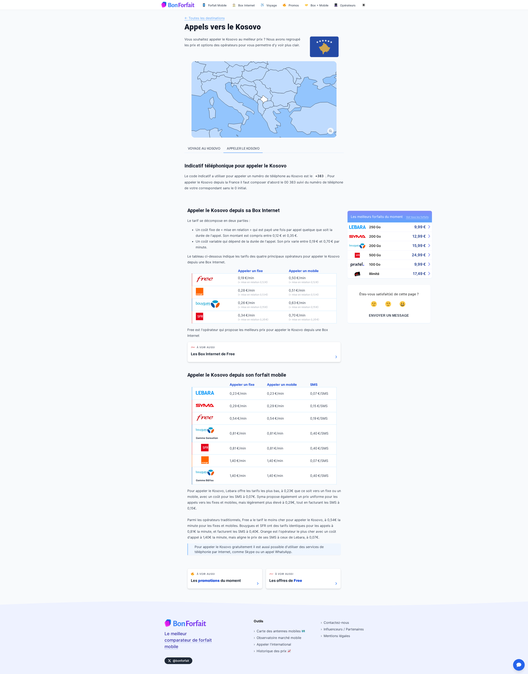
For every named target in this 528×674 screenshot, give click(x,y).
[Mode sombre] (364, 5)
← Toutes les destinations (204, 18)
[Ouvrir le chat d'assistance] (519, 665)
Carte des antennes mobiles (279, 631)
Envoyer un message (389, 315)
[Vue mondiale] (330, 131)
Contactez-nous (336, 622)
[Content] (388, 304)
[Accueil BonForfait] (185, 625)
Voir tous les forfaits (417, 217)
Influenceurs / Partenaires (344, 629)
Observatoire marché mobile (279, 638)
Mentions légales (337, 636)
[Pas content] (374, 304)
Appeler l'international (274, 644)
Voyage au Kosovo (204, 148)
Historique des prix (272, 651)
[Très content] (403, 304)
